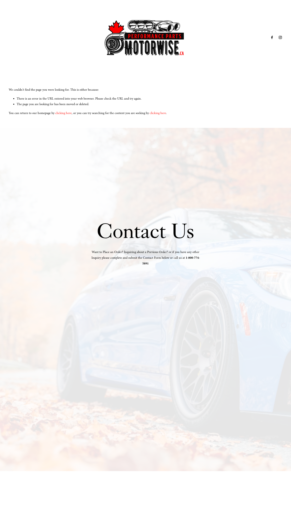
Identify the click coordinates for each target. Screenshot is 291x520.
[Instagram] (280, 37)
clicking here (63, 113)
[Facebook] (272, 37)
